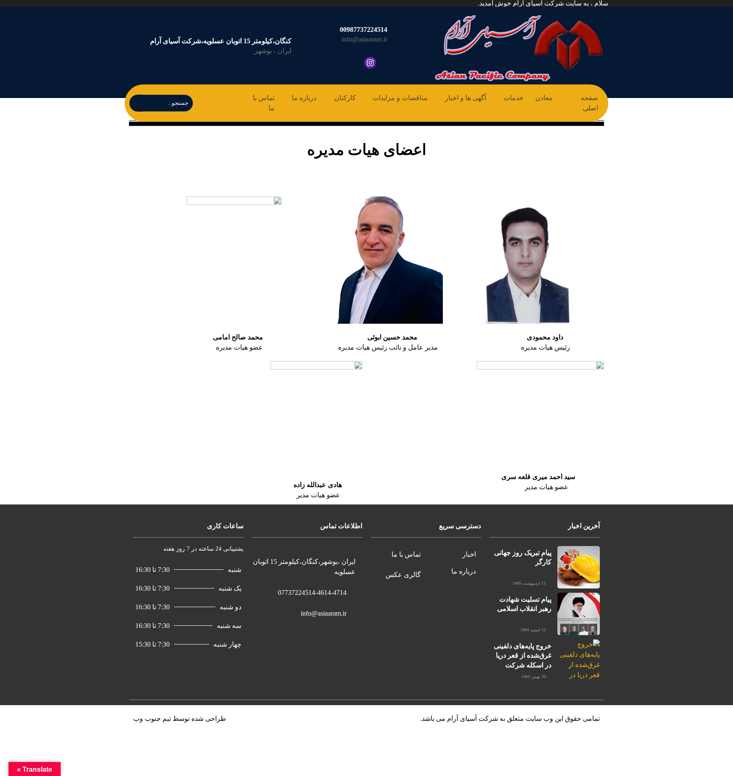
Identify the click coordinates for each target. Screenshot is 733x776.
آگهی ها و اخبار (465, 97)
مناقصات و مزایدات (400, 97)
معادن (544, 97)
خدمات (513, 97)
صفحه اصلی (589, 103)
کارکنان (345, 97)
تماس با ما (263, 103)
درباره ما (304, 97)
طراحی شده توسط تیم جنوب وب (179, 718)
